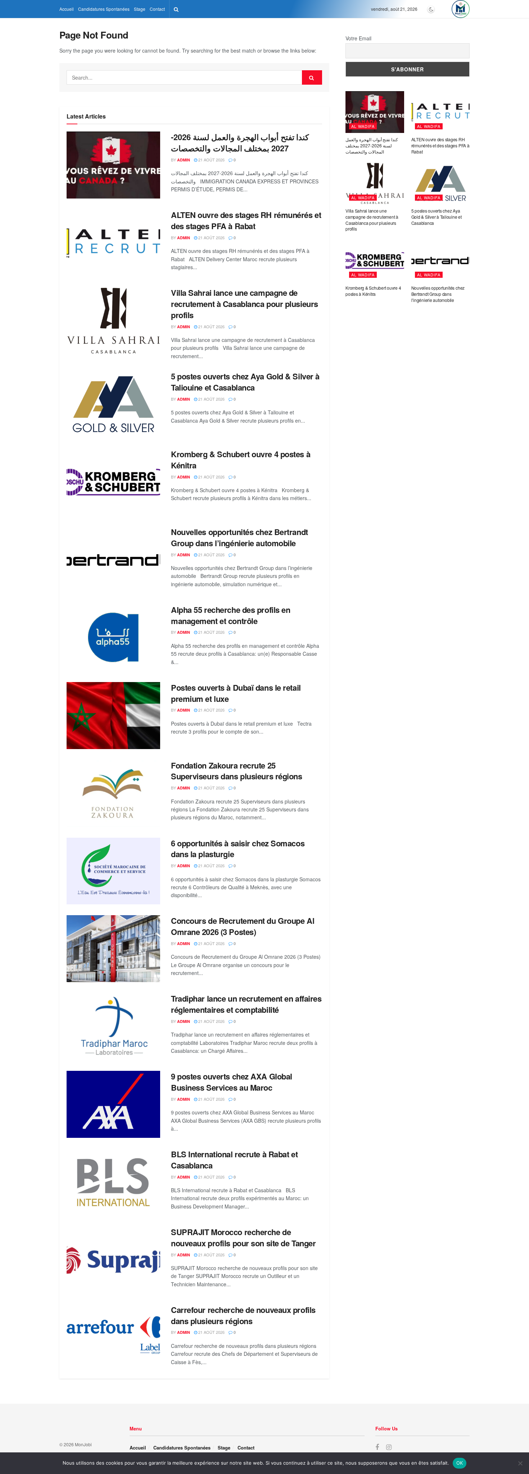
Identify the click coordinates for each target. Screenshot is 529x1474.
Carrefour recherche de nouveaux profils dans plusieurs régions (243, 1315)
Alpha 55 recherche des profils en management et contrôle (230, 615)
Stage (139, 9)
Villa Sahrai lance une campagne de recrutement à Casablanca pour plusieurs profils (244, 304)
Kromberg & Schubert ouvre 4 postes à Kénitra (240, 459)
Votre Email (358, 38)
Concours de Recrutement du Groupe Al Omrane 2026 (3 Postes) (242, 926)
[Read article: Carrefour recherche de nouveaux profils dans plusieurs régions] (113, 1337)
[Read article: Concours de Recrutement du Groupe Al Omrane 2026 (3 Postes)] (113, 948)
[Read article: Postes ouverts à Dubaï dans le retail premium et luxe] (113, 715)
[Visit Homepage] (461, 9)
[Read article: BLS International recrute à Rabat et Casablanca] (113, 1182)
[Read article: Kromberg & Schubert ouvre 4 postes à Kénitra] (113, 482)
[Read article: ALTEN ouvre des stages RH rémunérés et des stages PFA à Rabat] (113, 242)
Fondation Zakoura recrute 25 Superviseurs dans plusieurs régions (236, 771)
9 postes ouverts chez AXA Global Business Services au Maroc (231, 1081)
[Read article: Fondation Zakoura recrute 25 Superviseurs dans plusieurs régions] (113, 793)
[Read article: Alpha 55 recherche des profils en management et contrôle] (113, 637)
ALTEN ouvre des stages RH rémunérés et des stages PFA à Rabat (246, 220)
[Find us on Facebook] (377, 1447)
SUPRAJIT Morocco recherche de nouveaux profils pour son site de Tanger (243, 1237)
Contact (157, 9)
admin (183, 159)
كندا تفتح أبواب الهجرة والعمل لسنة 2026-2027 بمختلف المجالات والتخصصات (240, 142)
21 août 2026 (211, 159)
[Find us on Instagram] (389, 1447)
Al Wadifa (363, 126)
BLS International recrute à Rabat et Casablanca (234, 1159)
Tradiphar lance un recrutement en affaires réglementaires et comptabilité (246, 1004)
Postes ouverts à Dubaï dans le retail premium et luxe (236, 693)
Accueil (66, 9)
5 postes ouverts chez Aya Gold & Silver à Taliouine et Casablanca (245, 381)
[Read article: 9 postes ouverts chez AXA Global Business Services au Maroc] (113, 1104)
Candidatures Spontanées (104, 9)
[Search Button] (176, 9)
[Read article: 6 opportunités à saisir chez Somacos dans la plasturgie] (113, 871)
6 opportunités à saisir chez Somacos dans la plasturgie (237, 848)
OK (459, 1463)
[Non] (520, 1463)
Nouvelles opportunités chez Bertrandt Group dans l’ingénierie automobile (239, 537)
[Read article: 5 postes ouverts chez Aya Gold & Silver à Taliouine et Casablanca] (113, 404)
